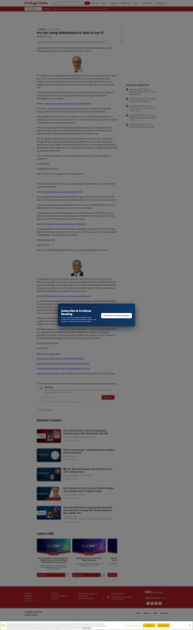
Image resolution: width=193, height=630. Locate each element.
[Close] (190, 625)
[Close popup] (133, 306)
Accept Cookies (163, 625)
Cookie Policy (87, 628)
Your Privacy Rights (133, 625)
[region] (96, 625)
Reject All (149, 625)
